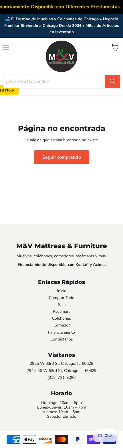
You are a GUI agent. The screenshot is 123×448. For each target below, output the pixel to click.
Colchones (61, 318)
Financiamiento (61, 332)
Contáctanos (61, 339)
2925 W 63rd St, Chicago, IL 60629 (61, 363)
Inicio (61, 291)
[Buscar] (112, 81)
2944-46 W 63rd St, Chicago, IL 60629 (61, 371)
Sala (62, 304)
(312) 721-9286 (61, 377)
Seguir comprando (61, 157)
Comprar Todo (61, 298)
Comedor (61, 325)
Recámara (61, 311)
